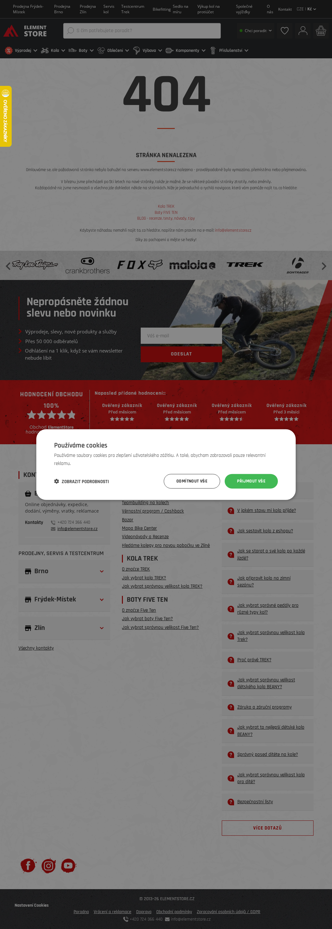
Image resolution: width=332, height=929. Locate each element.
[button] (81, 481)
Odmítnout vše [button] (192, 481)
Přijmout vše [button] (251, 481)
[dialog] (166, 464)
